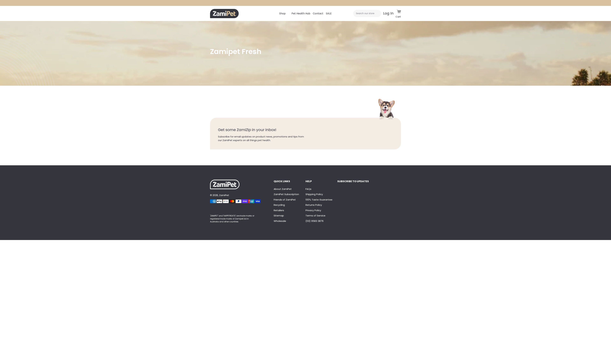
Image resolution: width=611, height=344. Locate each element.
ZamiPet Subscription (286, 194)
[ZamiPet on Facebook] (210, 209)
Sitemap (279, 215)
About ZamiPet (283, 189)
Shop (282, 13)
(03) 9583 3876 (314, 221)
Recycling (279, 205)
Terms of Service (315, 215)
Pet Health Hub (300, 13)
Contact (318, 13)
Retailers (279, 210)
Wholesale (280, 221)
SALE (329, 13)
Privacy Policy (313, 210)
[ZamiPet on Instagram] (211, 209)
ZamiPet (224, 195)
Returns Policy (314, 205)
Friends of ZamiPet (285, 199)
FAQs (308, 189)
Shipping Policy (314, 194)
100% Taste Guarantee (319, 199)
